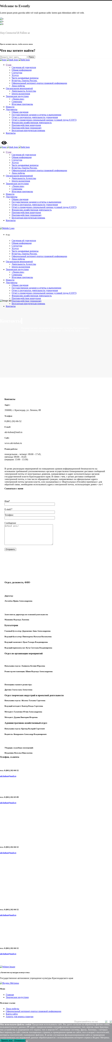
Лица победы (12, 1008)
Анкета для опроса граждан (19, 1016)
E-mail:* (8, 509)
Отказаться (19, 1040)
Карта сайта (12, 1014)
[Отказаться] (27, 1041)
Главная (10, 994)
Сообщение (10, 523)
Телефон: (9, 515)
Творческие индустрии (17, 997)
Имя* (7, 501)
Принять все (6, 1040)
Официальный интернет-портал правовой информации (33, 1011)
